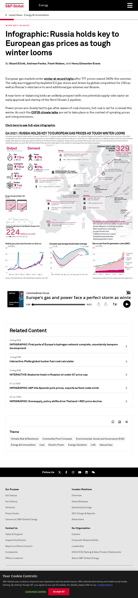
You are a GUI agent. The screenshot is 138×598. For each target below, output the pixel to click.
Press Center (12, 513)
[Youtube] (79, 472)
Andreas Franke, (37, 63)
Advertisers (78, 519)
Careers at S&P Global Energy (21, 519)
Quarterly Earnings (82, 507)
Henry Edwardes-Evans (86, 63)
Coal (42, 444)
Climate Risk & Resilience (25, 438)
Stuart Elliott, (17, 63)
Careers (76, 534)
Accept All (58, 591)
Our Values (11, 495)
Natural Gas (106, 444)
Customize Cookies (35, 591)
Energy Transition (77, 444)
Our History (11, 501)
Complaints (11, 552)
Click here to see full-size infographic (30, 125)
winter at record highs (59, 79)
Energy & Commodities (23, 444)
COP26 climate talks (44, 112)
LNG (93, 444)
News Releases (80, 501)
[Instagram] (73, 472)
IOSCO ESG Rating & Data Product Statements (96, 552)
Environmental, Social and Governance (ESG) (100, 438)
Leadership (78, 546)
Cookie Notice (105, 584)
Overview (77, 495)
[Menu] (130, 5)
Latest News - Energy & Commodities (28, 15)
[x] (59, 472)
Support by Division (15, 540)
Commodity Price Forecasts (57, 438)
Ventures (10, 507)
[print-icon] (120, 422)
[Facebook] (66, 472)
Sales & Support (14, 534)
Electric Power (56, 444)
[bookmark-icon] (113, 422)
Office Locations (14, 558)
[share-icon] (126, 422)
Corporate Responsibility (85, 540)
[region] (69, 584)
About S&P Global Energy (85, 558)
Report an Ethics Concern (18, 546)
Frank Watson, (56, 63)
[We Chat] (93, 472)
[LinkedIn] (86, 472)
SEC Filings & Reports (83, 513)
